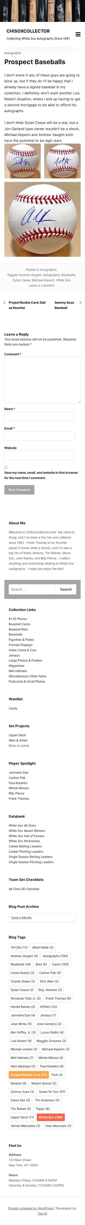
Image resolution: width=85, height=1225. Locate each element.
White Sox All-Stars (22, 825)
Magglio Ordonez (51, 1041)
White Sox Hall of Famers (26, 836)
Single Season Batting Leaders (30, 857)
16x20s (19, 947)
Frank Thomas (19, 798)
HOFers (48, 1007)
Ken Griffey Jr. (23, 1032)
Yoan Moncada (58, 1126)
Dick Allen (49, 981)
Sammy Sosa (22, 1091)
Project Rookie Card (29, 1075)
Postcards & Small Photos (27, 681)
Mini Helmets (18, 671)
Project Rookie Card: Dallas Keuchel (27, 305)
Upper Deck (17, 735)
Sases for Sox (52, 1091)
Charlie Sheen (23, 981)
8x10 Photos (18, 619)
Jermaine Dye (18, 772)
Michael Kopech (43, 280)
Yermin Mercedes (25, 1126)
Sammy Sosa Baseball (64, 305)
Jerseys (14, 655)
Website (10, 448)
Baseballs (68, 275)
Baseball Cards (19, 624)
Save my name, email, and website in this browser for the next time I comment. (41, 475)
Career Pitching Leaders (26, 851)
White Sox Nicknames (24, 841)
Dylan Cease (21, 280)
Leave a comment (41, 285)
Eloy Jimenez (50, 990)
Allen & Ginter (18, 740)
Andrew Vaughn (30, 275)
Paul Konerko (18, 783)
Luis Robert (21, 1041)
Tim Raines (21, 1109)
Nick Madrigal (23, 1066)
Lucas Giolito (52, 1032)
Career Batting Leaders (25, 846)
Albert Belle (42, 947)
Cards (13, 708)
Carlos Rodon (22, 973)
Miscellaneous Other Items (27, 676)
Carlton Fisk (17, 778)
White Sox (63, 280)
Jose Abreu (21, 1024)
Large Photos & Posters (25, 660)
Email (9, 428)
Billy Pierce (16, 793)
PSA (57, 1075)
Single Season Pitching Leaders (31, 862)
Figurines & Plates (21, 639)
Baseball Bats (18, 629)
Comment (13, 354)
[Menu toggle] (78, 34)
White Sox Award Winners (27, 831)
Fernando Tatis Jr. (26, 998)
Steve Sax (20, 1100)
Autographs (12, 53)
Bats (41, 964)
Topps (43, 1109)
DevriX (42, 1213)
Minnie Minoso (19, 788)
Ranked (19, 1083)
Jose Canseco (49, 1024)
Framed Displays (20, 645)
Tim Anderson (47, 1100)
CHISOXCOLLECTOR (28, 31)
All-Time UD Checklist (24, 889)
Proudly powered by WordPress (30, 1208)
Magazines (16, 665)
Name (9, 409)
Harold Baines (23, 1007)
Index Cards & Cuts (22, 650)
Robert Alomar (43, 1083)
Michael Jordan (24, 1049)
